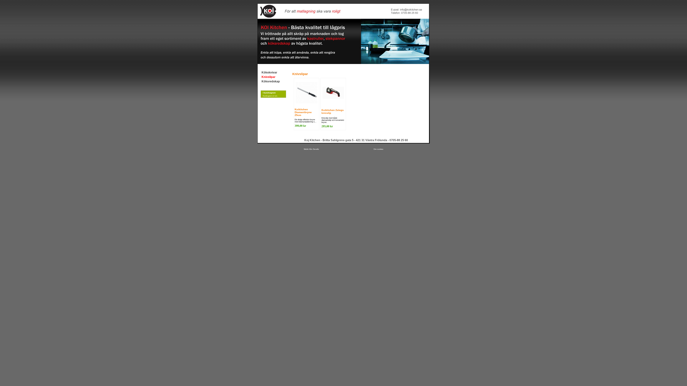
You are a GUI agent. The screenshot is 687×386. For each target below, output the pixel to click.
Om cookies (378, 149)
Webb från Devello (311, 149)
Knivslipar (268, 76)
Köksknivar (269, 72)
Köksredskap (271, 81)
